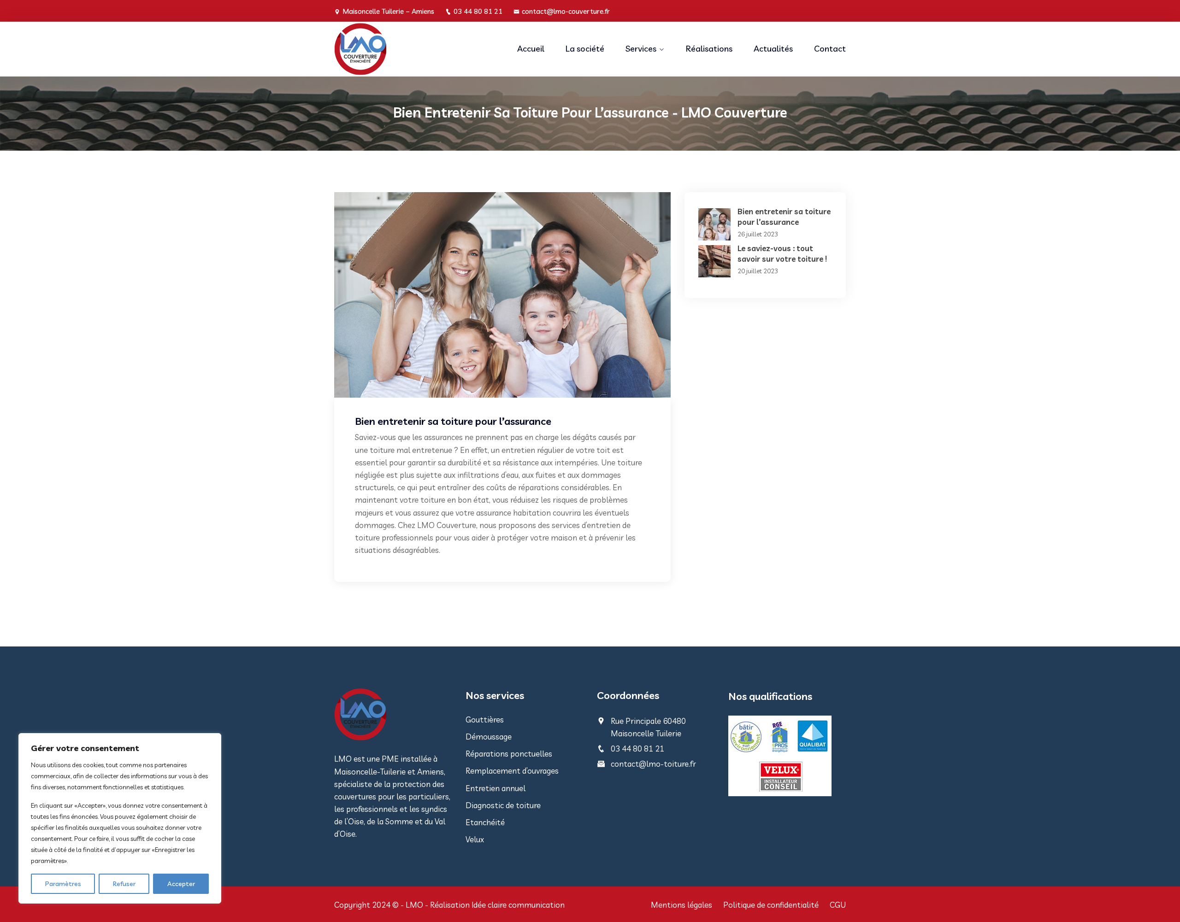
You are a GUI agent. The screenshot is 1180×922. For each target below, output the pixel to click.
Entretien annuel (495, 788)
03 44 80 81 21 (478, 11)
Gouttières (485, 719)
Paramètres (63, 884)
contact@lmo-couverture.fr (566, 11)
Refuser (124, 884)
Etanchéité (485, 822)
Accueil (530, 48)
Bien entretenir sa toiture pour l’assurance (784, 216)
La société (585, 48)
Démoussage (489, 736)
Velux (475, 839)
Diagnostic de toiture (503, 805)
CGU (838, 905)
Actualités (773, 48)
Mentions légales (681, 905)
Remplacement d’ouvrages (512, 770)
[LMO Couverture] (393, 49)
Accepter (181, 884)
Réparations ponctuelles (509, 753)
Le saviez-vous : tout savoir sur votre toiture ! (782, 253)
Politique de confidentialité (771, 905)
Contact (830, 48)
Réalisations (709, 48)
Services (640, 48)
